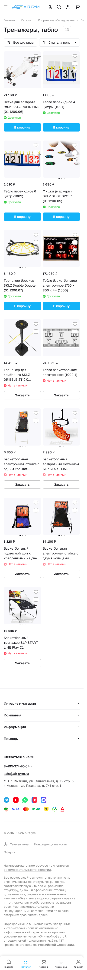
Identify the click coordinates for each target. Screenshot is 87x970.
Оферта (9, 852)
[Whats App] (25, 800)
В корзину (22, 127)
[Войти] (68, 7)
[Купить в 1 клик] (36, 71)
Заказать (22, 395)
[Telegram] (6, 800)
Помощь (11, 738)
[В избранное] (36, 56)
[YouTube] (16, 800)
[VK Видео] (34, 800)
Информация (15, 727)
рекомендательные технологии (27, 869)
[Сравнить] (36, 63)
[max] (43, 800)
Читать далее (38, 915)
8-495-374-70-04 (17, 766)
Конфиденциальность (50, 844)
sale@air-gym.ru (16, 773)
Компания (12, 715)
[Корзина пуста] (77, 7)
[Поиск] (59, 7)
